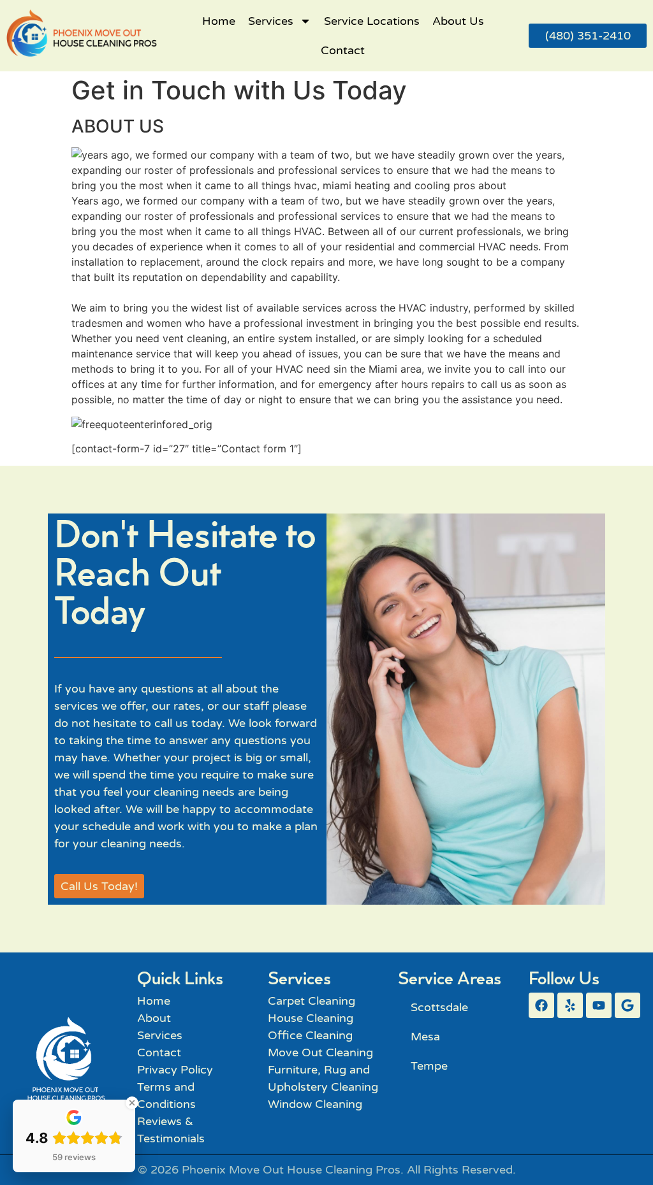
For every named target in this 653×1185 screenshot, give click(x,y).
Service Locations (372, 21)
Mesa (425, 1037)
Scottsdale (439, 1007)
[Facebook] (541, 1005)
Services (270, 21)
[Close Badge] (132, 1102)
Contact (343, 50)
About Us (458, 21)
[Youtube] (599, 1005)
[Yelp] (570, 1005)
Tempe (429, 1066)
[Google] (627, 1005)
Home (218, 21)
